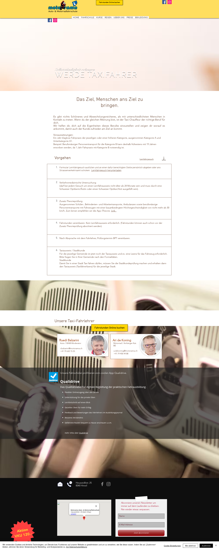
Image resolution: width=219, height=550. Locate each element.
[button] (87, 17)
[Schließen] (215, 545)
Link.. (113, 210)
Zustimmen (206, 545)
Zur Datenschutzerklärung (76, 547)
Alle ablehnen (190, 545)
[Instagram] (170, 2)
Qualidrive (83, 433)
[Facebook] (164, 2)
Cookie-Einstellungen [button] (172, 545)
